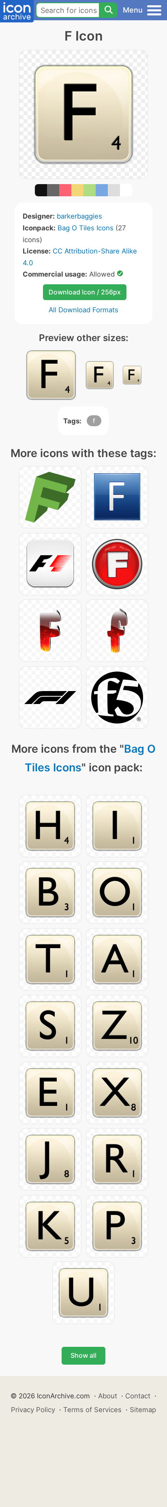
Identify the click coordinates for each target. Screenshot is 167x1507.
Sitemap (143, 1410)
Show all (83, 1355)
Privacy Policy (33, 1410)
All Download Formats (83, 310)
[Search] (108, 10)
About (107, 1396)
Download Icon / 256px (85, 292)
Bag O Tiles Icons (85, 228)
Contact (137, 1396)
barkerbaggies (79, 216)
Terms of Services (92, 1410)
